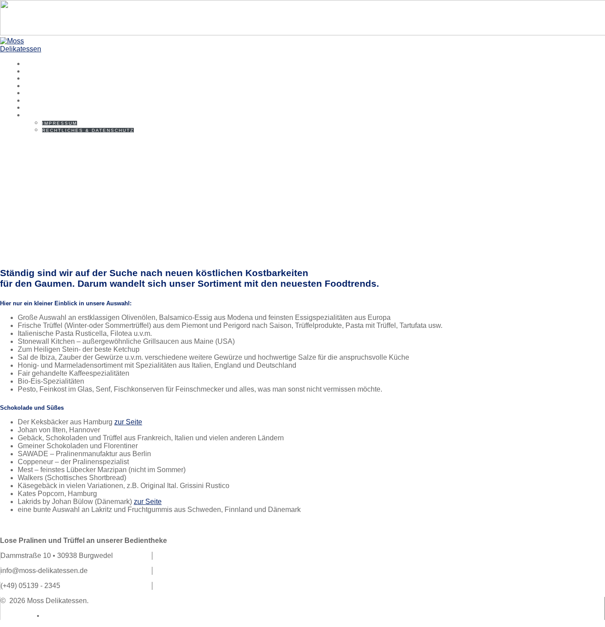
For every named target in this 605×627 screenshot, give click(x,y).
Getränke (44, 100)
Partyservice (52, 107)
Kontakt (41, 115)
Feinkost (43, 92)
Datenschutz (61, 615)
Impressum (59, 123)
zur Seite (128, 422)
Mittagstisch (52, 85)
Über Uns (43, 71)
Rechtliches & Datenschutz (88, 130)
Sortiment (46, 78)
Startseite (47, 63)
